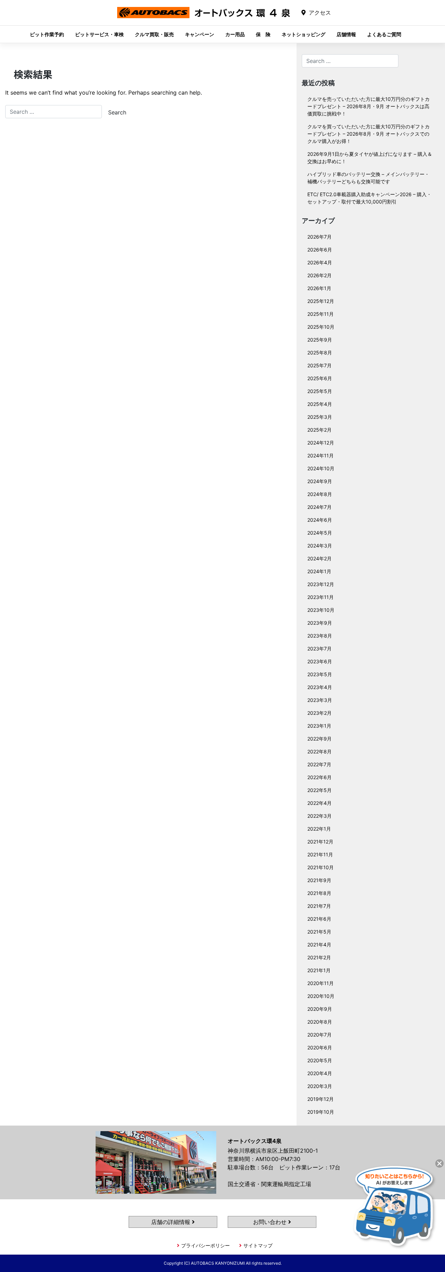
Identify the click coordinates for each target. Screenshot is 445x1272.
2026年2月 (319, 275)
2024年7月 (319, 507)
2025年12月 (320, 301)
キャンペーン (199, 34)
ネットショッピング (303, 34)
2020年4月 (319, 1073)
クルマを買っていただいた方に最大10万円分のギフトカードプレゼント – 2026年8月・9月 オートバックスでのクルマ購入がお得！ (368, 133)
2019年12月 (320, 1099)
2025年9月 (319, 340)
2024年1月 (319, 571)
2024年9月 (319, 481)
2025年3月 (319, 417)
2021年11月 (320, 854)
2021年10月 (320, 867)
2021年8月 (319, 893)
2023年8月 (319, 636)
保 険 (263, 34)
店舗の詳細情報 (171, 1221)
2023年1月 (319, 726)
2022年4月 (319, 803)
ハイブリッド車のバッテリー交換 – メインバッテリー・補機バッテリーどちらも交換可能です (368, 177)
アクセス (320, 12)
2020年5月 (319, 1060)
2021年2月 (319, 957)
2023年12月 (320, 584)
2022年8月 (319, 751)
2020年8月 (319, 1022)
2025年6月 (319, 378)
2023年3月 (319, 700)
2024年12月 (320, 443)
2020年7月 (319, 1035)
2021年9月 (319, 880)
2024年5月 (319, 533)
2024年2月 (319, 558)
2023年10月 (320, 610)
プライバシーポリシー (205, 1245)
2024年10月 (320, 468)
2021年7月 (319, 906)
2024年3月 (319, 546)
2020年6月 (319, 1047)
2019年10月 (320, 1112)
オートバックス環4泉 (203, 18)
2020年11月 (320, 983)
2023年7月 (319, 648)
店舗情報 (346, 34)
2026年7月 (319, 237)
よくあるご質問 (384, 34)
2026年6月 (319, 250)
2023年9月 (319, 623)
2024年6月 (319, 520)
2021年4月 (319, 944)
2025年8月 (319, 352)
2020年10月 (320, 996)
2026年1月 (319, 288)
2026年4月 (319, 262)
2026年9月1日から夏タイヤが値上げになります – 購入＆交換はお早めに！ (369, 157)
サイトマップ (258, 1245)
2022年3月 (319, 816)
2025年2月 (319, 430)
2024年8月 (319, 494)
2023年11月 (320, 597)
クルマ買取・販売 (154, 34)
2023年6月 (319, 661)
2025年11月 (320, 314)
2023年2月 (319, 713)
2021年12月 (320, 842)
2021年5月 (319, 932)
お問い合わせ (270, 1221)
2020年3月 (319, 1086)
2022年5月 (319, 790)
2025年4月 (319, 404)
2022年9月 (319, 739)
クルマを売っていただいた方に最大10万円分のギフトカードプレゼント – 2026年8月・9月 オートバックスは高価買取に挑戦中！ (368, 106)
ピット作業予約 (47, 34)
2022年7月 (319, 764)
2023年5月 (319, 674)
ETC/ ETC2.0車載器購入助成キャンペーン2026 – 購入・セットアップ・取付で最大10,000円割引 (369, 198)
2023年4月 (319, 687)
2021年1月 (319, 970)
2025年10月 (320, 327)
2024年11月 (320, 455)
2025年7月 (319, 365)
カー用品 (235, 34)
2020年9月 (319, 1009)
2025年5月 (319, 391)
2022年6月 (319, 777)
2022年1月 (319, 829)
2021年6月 (319, 919)
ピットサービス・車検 (99, 34)
